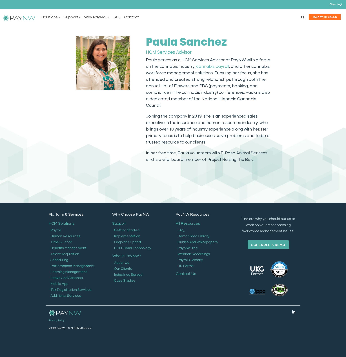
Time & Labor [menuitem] (61, 242)
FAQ (117, 17)
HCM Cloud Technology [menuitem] (132, 248)
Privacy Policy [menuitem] (56, 320)
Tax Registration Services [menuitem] (71, 290)
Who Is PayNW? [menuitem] (126, 256)
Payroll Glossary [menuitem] (190, 260)
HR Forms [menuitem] (186, 266)
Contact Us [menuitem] (186, 274)
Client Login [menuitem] (336, 4)
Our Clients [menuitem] (123, 268)
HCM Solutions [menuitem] (61, 223)
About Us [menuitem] (121, 263)
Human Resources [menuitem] (65, 236)
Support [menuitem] (119, 223)
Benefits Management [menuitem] (68, 248)
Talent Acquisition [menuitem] (64, 254)
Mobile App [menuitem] (59, 284)
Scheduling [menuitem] (59, 260)
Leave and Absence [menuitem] (66, 278)
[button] (293, 312)
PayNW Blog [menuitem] (188, 248)
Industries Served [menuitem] (128, 274)
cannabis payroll (212, 66)
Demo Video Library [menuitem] (193, 236)
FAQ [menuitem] (181, 230)
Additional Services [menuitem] (65, 296)
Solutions (49, 17)
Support (71, 17)
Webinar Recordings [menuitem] (194, 254)
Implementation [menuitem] (127, 236)
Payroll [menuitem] (55, 230)
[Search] (302, 17)
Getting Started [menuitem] (126, 230)
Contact (131, 17)
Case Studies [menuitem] (125, 280)
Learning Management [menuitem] (68, 272)
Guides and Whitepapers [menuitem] (198, 242)
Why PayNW (95, 17)
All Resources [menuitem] (188, 223)
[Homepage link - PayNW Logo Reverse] (65, 313)
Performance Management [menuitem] (72, 266)
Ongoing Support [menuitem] (127, 242)
